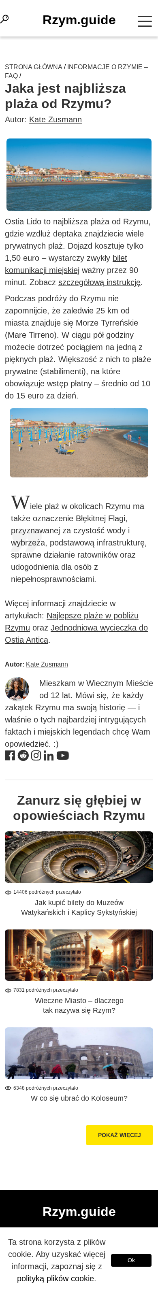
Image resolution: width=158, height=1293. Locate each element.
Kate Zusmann (55, 119)
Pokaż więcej (119, 1135)
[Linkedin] (49, 756)
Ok (131, 1260)
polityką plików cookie (55, 1278)
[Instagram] (36, 756)
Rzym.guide (79, 20)
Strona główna (33, 67)
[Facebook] (10, 756)
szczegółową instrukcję (99, 282)
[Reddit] (23, 756)
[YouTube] (62, 756)
